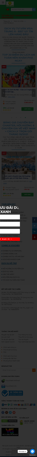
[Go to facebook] (32, 451)
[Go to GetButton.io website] (32, 455)
